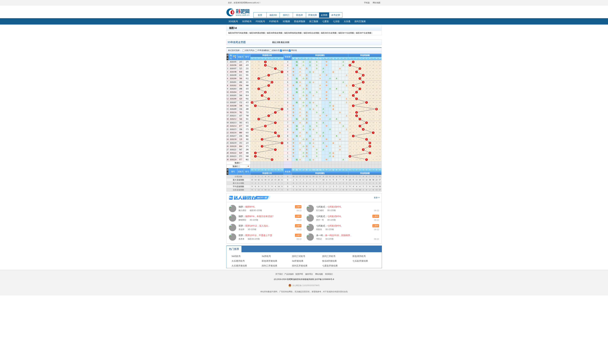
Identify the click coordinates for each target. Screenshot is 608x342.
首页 (260, 15)
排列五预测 (360, 21)
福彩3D (273, 15)
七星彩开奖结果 (330, 265)
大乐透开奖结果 (239, 265)
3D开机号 (247, 21)
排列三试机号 (298, 256)
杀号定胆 (335, 15)
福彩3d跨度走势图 (257, 33)
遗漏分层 (275, 50)
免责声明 (299, 274)
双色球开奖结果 (269, 261)
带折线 (294, 50)
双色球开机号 (359, 256)
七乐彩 (336, 21)
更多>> (377, 197)
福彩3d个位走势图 (363, 33)
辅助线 (285, 50)
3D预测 (286, 21)
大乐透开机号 (238, 261)
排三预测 (313, 21)
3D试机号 (233, 21)
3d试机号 (236, 256)
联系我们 (329, 274)
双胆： (254, 226)
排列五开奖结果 (299, 265)
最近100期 (285, 42)
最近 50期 (276, 42)
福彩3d (233, 28)
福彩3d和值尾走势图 (293, 33)
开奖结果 (312, 15)
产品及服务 (289, 274)
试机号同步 (249, 50)
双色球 (299, 15)
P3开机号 (274, 21)
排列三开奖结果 (269, 265)
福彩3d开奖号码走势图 (237, 33)
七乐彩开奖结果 (360, 261)
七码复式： (329, 207)
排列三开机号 (329, 256)
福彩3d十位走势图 (346, 33)
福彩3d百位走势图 (328, 33)
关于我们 (279, 274)
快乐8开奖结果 (329, 261)
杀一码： (333, 235)
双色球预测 (299, 21)
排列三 (286, 15)
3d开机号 (266, 256)
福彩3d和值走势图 (274, 33)
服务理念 (309, 274)
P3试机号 (260, 21)
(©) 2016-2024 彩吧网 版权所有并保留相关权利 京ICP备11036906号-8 (304, 279)
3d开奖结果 (297, 261)
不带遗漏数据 (263, 50)
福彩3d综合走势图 (311, 33)
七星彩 (325, 21)
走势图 (324, 15)
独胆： (248, 207)
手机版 (367, 3)
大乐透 (347, 21)
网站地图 (376, 3)
